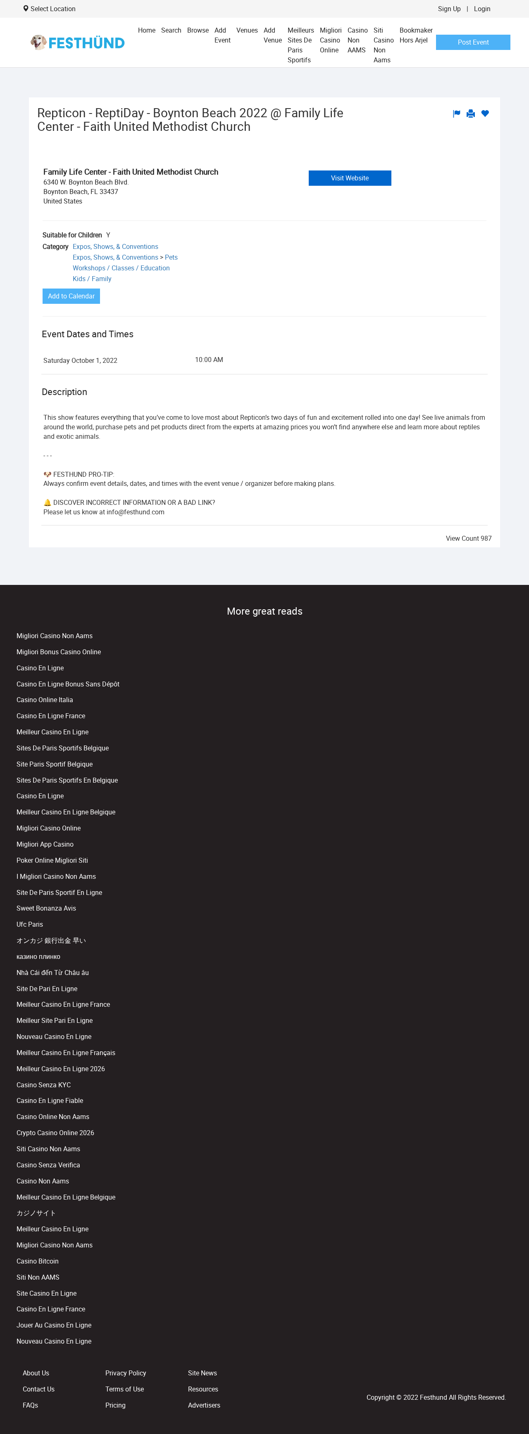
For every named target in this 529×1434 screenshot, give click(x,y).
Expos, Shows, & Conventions (115, 246)
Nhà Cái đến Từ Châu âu (53, 972)
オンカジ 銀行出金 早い (51, 940)
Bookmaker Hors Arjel (416, 35)
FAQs (30, 1405)
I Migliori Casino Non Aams (56, 876)
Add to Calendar (71, 296)
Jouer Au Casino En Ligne (54, 1325)
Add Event (222, 35)
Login (482, 8)
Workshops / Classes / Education (121, 267)
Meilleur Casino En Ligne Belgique (66, 811)
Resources (203, 1389)
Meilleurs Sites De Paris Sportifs (301, 45)
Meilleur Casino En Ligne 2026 (61, 1068)
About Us (36, 1372)
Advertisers (204, 1405)
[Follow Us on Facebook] (499, 1379)
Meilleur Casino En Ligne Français (66, 1052)
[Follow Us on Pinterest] (504, 1379)
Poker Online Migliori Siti (52, 860)
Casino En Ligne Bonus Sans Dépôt (68, 684)
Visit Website (350, 177)
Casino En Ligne (40, 667)
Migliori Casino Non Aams (55, 635)
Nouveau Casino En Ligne (54, 1036)
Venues (247, 30)
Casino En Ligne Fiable (50, 1100)
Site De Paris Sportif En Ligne (59, 892)
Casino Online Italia (45, 699)
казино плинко (38, 956)
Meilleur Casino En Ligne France (63, 1004)
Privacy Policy (125, 1372)
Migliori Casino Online (331, 40)
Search (171, 30)
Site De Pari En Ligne (47, 988)
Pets (171, 257)
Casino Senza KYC (44, 1084)
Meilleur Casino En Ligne (52, 731)
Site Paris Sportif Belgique (55, 764)
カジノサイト (36, 1212)
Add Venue (273, 35)
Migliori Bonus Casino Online (59, 651)
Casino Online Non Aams (53, 1116)
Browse (198, 30)
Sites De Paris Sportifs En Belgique (67, 780)
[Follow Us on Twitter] (501, 1379)
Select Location (53, 8)
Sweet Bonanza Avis (46, 908)
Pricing (115, 1405)
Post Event (473, 42)
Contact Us (39, 1389)
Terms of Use (124, 1389)
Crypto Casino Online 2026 (55, 1132)
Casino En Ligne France (51, 715)
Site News (202, 1372)
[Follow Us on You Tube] (502, 1379)
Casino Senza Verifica (48, 1164)
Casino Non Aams (43, 1181)
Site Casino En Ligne (46, 1293)
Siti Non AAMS (38, 1277)
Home (146, 30)
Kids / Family (92, 278)
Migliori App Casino (45, 844)
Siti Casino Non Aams (384, 45)
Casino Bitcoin (38, 1261)
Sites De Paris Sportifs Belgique (63, 747)
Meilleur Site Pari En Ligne (55, 1020)
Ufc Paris (30, 924)
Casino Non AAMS (358, 40)
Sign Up (449, 8)
